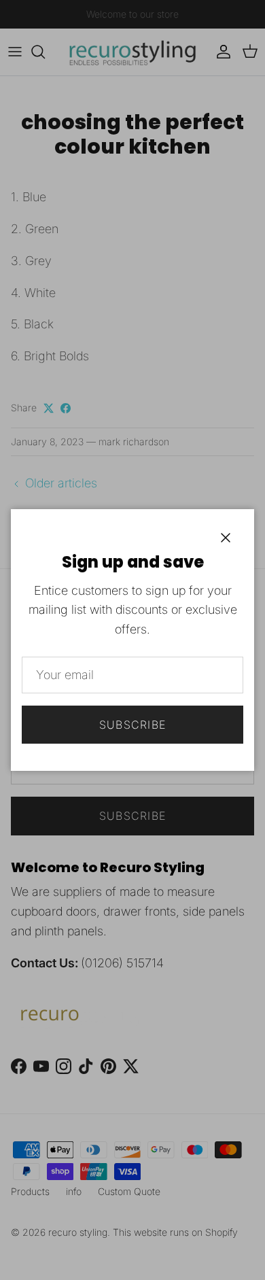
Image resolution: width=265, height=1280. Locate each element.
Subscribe (132, 724)
